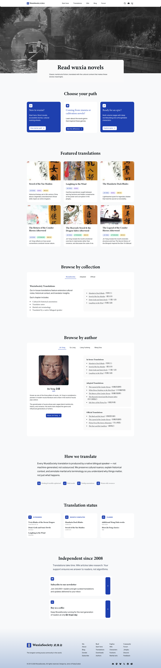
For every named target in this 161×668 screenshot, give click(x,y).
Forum (103, 3)
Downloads (100, 653)
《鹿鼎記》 (102, 426)
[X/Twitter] (124, 664)
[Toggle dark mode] (132, 3)
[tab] (70, 277)
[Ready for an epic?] (117, 117)
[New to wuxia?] (44, 117)
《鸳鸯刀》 (101, 293)
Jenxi (68, 664)
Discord (126, 653)
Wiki (87, 3)
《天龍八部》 (103, 300)
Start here (65, 3)
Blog (95, 3)
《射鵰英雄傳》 (105, 387)
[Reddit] (131, 664)
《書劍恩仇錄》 (102, 416)
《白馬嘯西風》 (108, 390)
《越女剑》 (101, 296)
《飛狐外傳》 (103, 402)
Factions (113, 653)
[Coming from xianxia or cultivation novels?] (80, 117)
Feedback (126, 656)
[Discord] (113, 664)
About (84, 647)
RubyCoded (76, 664)
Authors (98, 656)
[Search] (125, 3)
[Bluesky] (120, 664)
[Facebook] (128, 664)
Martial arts (113, 656)
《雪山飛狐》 (105, 423)
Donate (84, 653)
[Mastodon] (117, 664)
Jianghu (126, 650)
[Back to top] (157, 661)
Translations (77, 3)
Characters (113, 650)
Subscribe (85, 656)
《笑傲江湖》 (101, 303)
